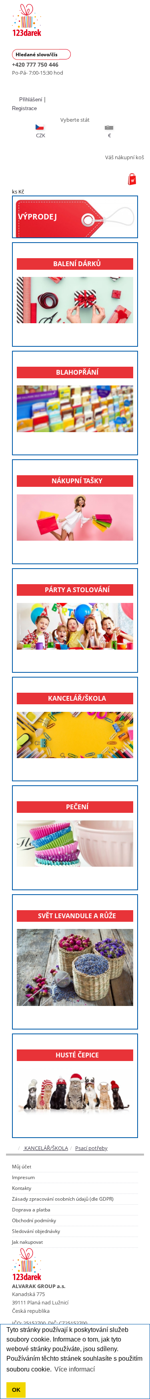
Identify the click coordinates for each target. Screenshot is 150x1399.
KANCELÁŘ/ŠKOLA (77, 698)
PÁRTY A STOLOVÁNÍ (77, 589)
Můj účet (21, 1167)
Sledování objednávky (36, 1231)
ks (18, 191)
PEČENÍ (77, 806)
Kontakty (21, 1188)
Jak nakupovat (27, 1242)
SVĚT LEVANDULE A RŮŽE (77, 915)
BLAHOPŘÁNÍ (77, 372)
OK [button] (16, 1390)
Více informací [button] (74, 1369)
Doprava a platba (31, 1210)
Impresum (23, 1177)
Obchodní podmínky (34, 1220)
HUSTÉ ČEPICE (77, 1055)
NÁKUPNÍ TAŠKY (77, 480)
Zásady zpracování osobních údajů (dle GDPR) (63, 1199)
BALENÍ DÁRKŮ (77, 263)
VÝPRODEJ (37, 216)
